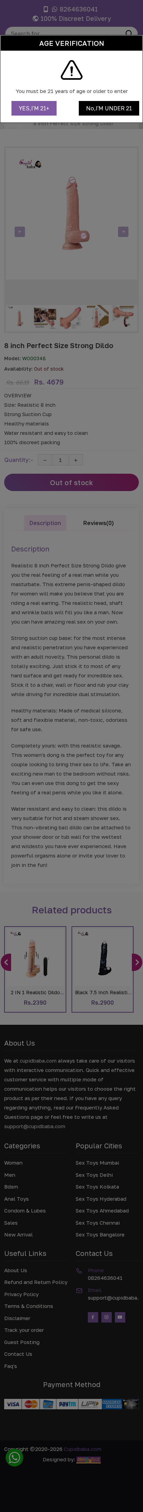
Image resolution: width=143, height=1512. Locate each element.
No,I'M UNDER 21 (109, 108)
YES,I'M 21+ (34, 108)
